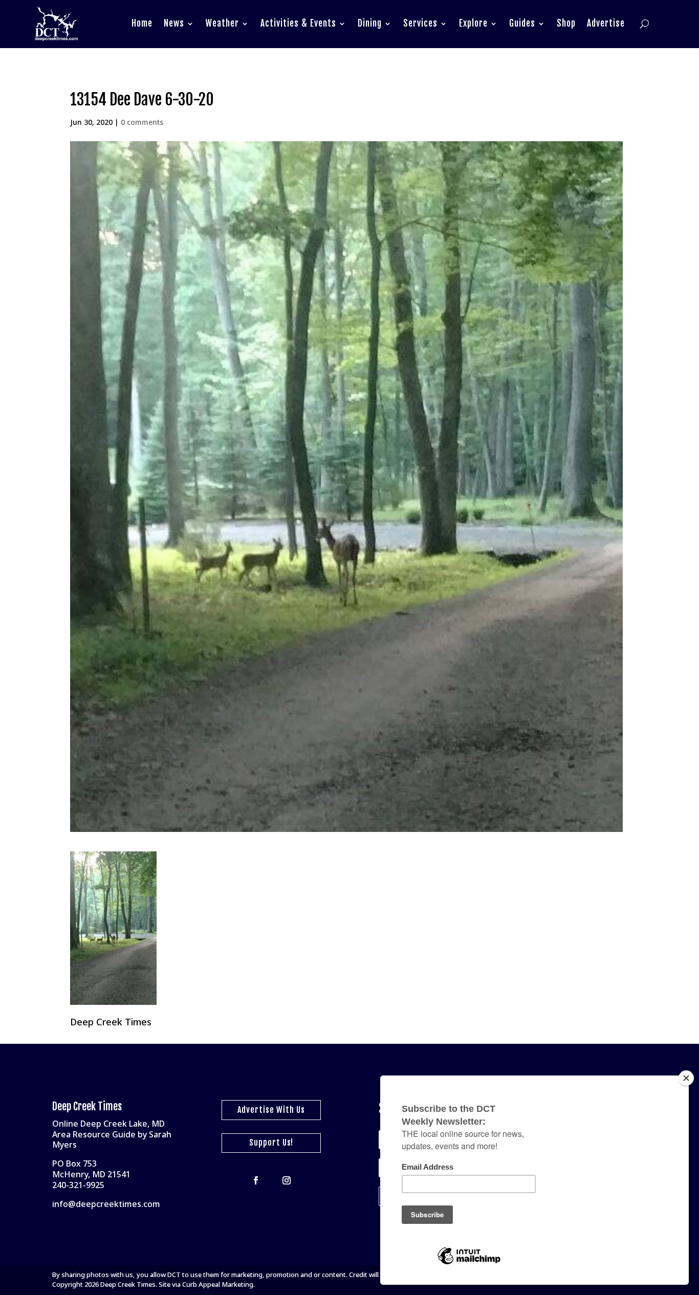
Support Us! (271, 1142)
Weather (222, 23)
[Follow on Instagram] (286, 1180)
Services (420, 23)
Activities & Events (298, 23)
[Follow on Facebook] (256, 1180)
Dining (370, 23)
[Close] (686, 1078)
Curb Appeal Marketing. (218, 1284)
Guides (522, 23)
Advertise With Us (271, 1110)
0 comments (142, 122)
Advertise (606, 23)
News (174, 23)
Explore (473, 23)
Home (142, 23)
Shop (566, 23)
